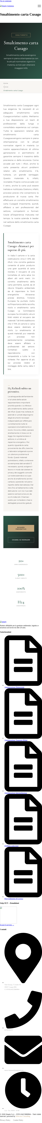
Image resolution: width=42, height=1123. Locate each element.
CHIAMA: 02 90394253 (21, 540)
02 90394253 (8, 1030)
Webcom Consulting (23, 1116)
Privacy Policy (5, 1120)
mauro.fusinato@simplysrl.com (13, 1070)
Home (5, 83)
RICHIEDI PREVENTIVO (21, 528)
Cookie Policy (18, 1120)
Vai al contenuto (5, 1)
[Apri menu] (39, 6)
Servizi (5, 87)
